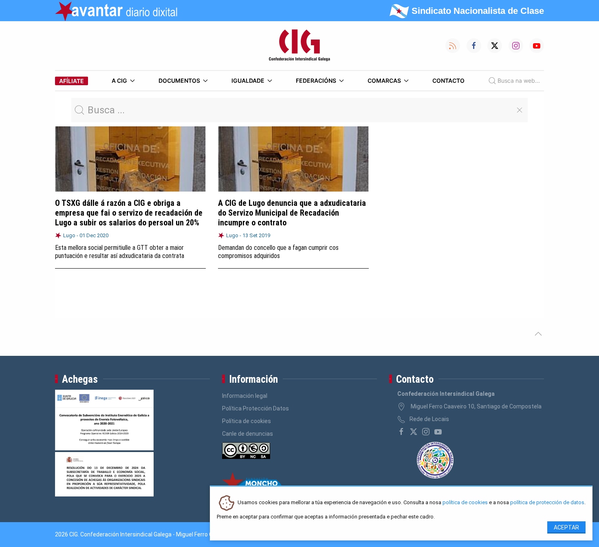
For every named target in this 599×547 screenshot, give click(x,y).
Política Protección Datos (255, 408)
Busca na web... (519, 80)
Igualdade (247, 80)
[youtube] (438, 432)
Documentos (179, 80)
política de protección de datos (547, 503)
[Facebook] (401, 432)
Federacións (316, 80)
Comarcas (384, 80)
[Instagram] (426, 432)
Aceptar (566, 527)
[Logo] (299, 45)
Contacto (448, 80)
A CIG (119, 80)
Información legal (244, 396)
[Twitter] (414, 432)
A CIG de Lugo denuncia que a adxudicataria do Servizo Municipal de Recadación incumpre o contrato (292, 212)
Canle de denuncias (247, 433)
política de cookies (465, 503)
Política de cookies (246, 421)
